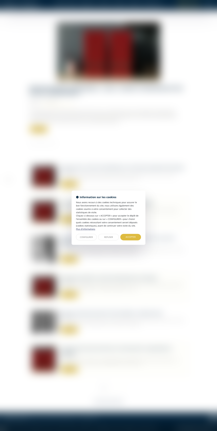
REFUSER (108, 237)
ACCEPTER (131, 237)
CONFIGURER (86, 237)
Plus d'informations (85, 229)
